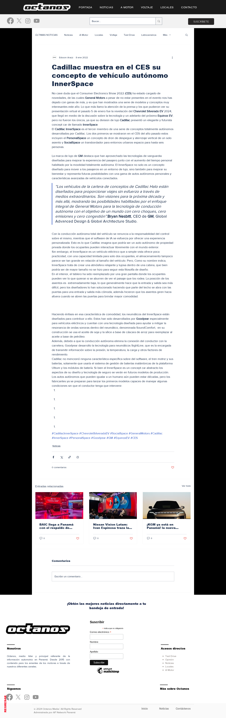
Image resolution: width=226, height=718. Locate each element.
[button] (113, 411)
